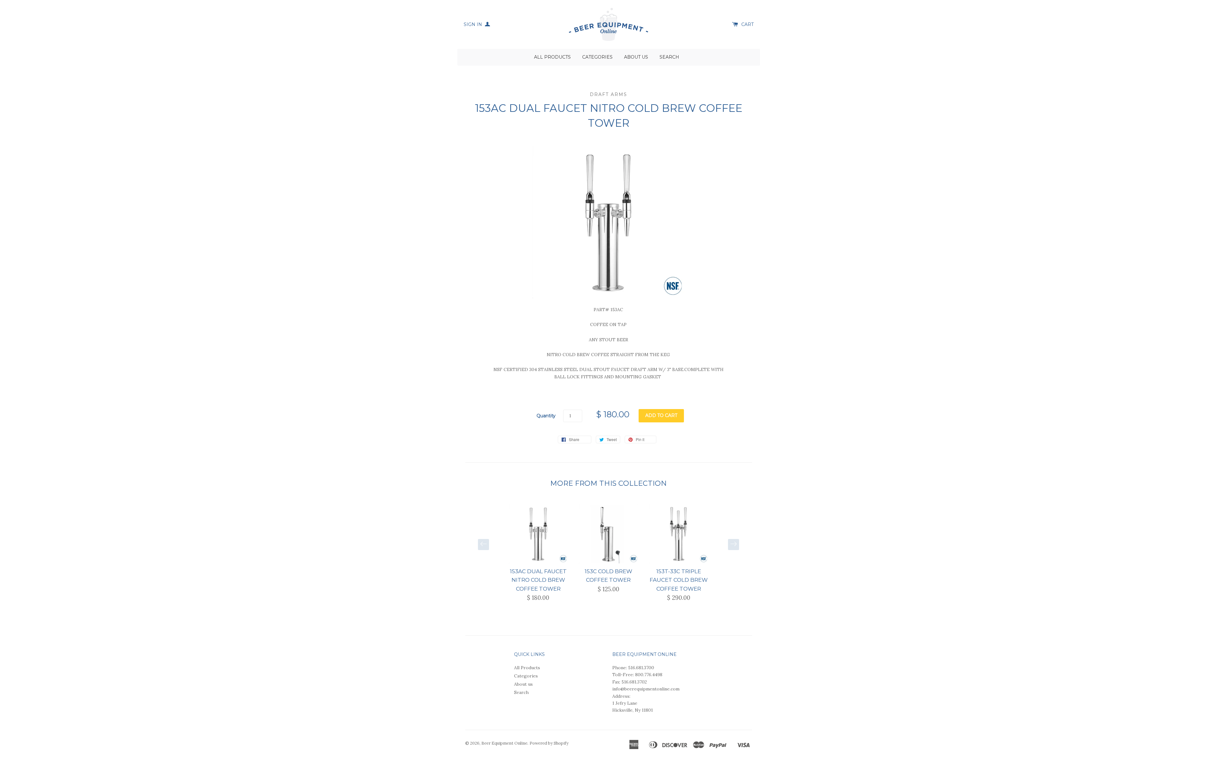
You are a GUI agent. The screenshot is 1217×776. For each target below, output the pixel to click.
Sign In (473, 24)
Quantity (546, 416)
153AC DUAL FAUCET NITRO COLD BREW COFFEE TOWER (538, 580)
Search (669, 57)
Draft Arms (608, 94)
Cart (747, 24)
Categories (597, 57)
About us (636, 57)
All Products (552, 57)
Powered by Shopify (549, 743)
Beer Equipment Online (504, 743)
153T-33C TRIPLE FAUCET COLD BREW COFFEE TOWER (679, 580)
